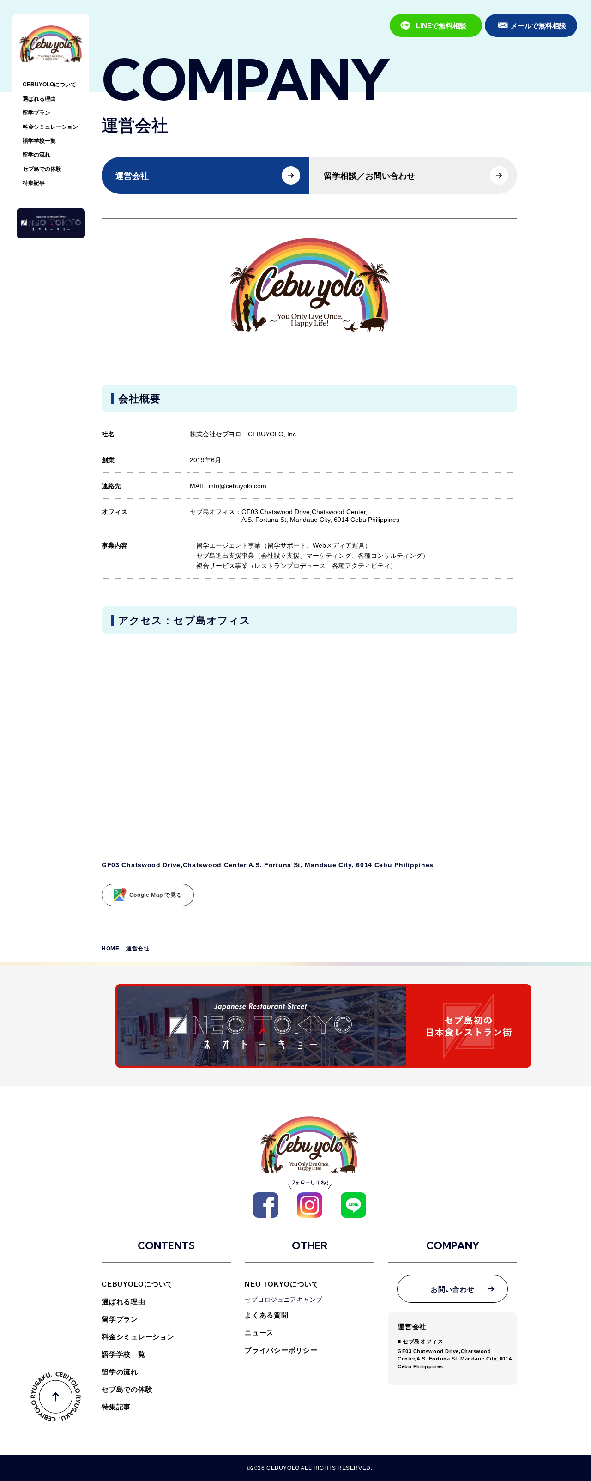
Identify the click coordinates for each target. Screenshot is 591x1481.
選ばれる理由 (39, 99)
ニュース (259, 1332)
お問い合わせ (453, 1289)
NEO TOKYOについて (282, 1284)
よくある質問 (267, 1315)
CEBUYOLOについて (49, 84)
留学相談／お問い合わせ (369, 176)
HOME (110, 948)
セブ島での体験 (42, 169)
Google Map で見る (155, 895)
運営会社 (132, 176)
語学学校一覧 (39, 141)
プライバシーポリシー (281, 1350)
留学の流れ (36, 154)
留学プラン (36, 112)
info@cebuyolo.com (237, 486)
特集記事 (34, 183)
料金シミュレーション (50, 127)
